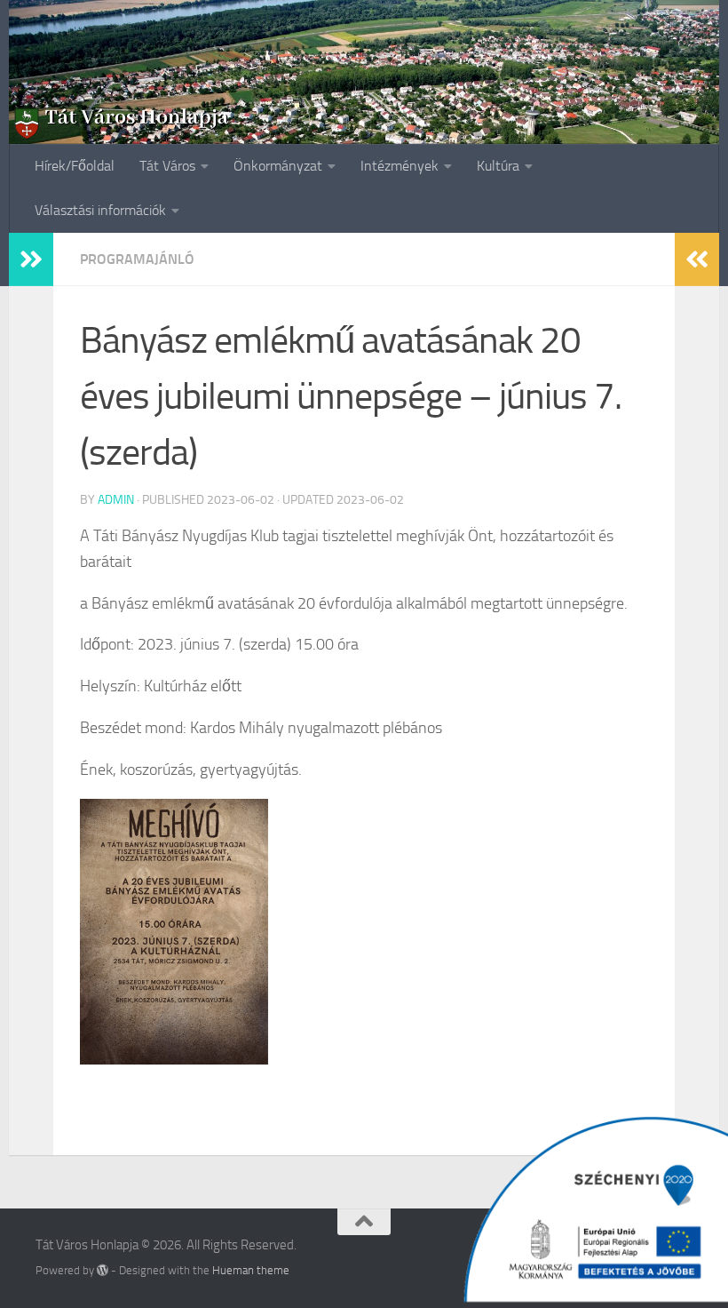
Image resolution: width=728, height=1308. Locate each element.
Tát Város (167, 165)
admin (116, 499)
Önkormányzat (277, 165)
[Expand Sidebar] (31, 259)
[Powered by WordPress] (102, 1270)
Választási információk (100, 210)
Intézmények (399, 165)
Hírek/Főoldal (75, 165)
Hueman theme (250, 1270)
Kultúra (498, 165)
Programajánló (137, 259)
